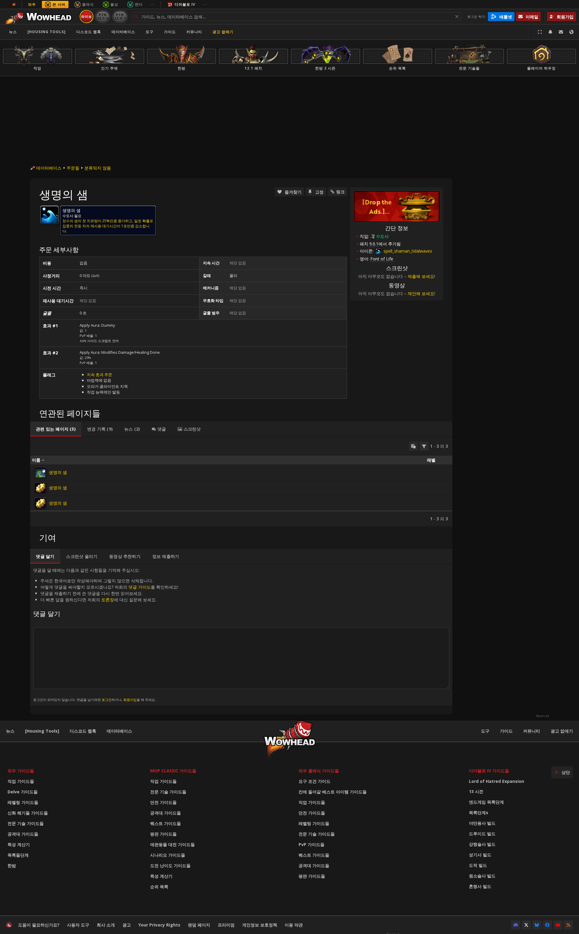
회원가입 (130, 699)
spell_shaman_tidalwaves (407, 251)
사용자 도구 (78, 925)
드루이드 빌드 (482, 833)
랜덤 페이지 (199, 925)
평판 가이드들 (163, 834)
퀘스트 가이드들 (165, 823)
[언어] (571, 31)
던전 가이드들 (163, 802)
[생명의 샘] (40, 472)
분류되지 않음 (97, 168)
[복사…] (413, 446)
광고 (126, 925)
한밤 (12, 865)
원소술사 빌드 (482, 876)
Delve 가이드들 (23, 792)
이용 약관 (294, 925)
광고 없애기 (223, 31)
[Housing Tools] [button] (46, 31)
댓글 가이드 (139, 587)
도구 (485, 731)
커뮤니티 (194, 31)
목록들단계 (18, 855)
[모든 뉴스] (14, 4)
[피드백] (560, 31)
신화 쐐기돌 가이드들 (28, 813)
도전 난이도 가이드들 (170, 865)
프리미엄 (226, 925)
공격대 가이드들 (23, 834)
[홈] (40, 16)
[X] (526, 924)
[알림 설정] (550, 31)
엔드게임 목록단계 (486, 802)
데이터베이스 (123, 31)
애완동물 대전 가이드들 (172, 844)
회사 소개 (106, 925)
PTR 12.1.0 (102, 16)
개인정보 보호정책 (259, 925)
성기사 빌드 (480, 855)
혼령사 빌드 (480, 886)
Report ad (542, 716)
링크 (340, 192)
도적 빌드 (478, 865)
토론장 (107, 599)
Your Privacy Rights (159, 925)
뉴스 (13, 31)
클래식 (88, 4)
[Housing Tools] (42, 731)
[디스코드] (515, 924)
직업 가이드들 (21, 781)
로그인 (107, 699)
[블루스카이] (536, 924)
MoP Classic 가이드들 (173, 771)
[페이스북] (547, 924)
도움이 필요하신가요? (38, 925)
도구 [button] (149, 31)
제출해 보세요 (421, 276)
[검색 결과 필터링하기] (424, 446)
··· (152, 4)
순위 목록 (159, 886)
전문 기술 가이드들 (26, 823)
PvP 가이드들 (311, 844)
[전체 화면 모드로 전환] (539, 31)
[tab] (55, 429)
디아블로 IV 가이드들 (489, 771)
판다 (139, 4)
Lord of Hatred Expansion (496, 781)
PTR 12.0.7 (119, 16)
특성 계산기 (19, 844)
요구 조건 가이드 (315, 781)
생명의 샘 (58, 472)
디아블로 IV (185, 4)
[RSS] (568, 924)
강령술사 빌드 (482, 844)
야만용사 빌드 (482, 823)
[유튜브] (557, 924)
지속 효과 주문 (99, 374)
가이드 (170, 31)
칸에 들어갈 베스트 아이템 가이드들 (333, 792)
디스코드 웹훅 (88, 31)
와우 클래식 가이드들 (319, 771)
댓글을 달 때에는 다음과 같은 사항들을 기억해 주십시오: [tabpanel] (105, 634)
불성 (114, 4)
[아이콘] (49, 215)
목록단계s (478, 812)
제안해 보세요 (421, 293)
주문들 (73, 168)
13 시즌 (476, 791)
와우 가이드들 (21, 771)
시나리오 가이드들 (167, 855)
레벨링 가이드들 (23, 802)
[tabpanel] (241, 481)
